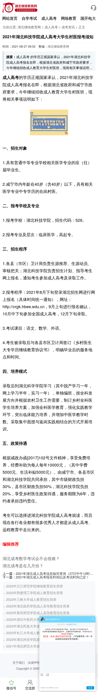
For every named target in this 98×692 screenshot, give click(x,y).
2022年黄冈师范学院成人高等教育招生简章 (38, 612)
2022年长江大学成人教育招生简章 (31, 632)
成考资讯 (68, 27)
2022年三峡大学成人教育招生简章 (31, 599)
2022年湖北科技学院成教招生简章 (31, 639)
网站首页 (9, 18)
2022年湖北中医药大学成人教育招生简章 (36, 619)
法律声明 (34, 662)
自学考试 (29, 18)
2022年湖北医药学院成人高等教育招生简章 (38, 606)
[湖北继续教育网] (20, 12)
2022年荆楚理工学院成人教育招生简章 (34, 592)
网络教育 (68, 18)
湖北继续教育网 (29, 27)
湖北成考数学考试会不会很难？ (31, 558)
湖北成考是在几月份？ (23, 565)
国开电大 (88, 18)
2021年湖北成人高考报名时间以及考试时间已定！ (52, 577)
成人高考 (49, 18)
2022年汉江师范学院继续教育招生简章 (34, 586)
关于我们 (19, 662)
